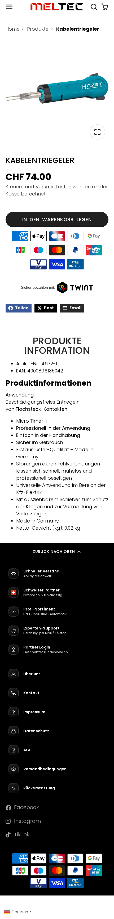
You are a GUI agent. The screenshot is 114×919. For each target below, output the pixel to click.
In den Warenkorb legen (57, 219)
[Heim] (57, 7)
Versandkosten (53, 186)
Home (13, 29)
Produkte (38, 29)
